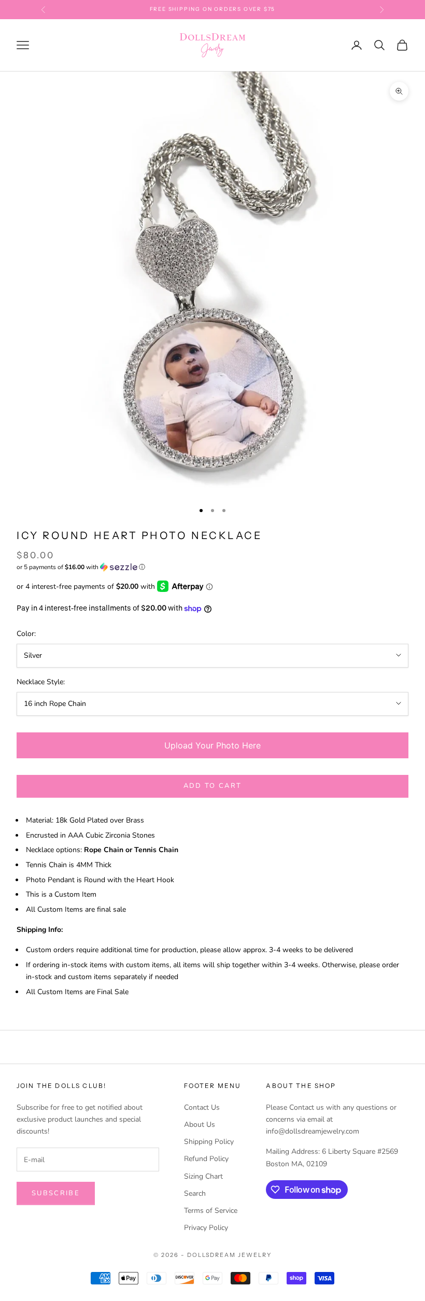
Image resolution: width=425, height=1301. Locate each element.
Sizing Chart (203, 1176)
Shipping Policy (209, 1142)
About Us (199, 1124)
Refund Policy (206, 1159)
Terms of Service (210, 1210)
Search (195, 1193)
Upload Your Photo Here (212, 745)
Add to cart (212, 785)
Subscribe (56, 1193)
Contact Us (202, 1107)
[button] (212, 567)
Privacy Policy (206, 1228)
